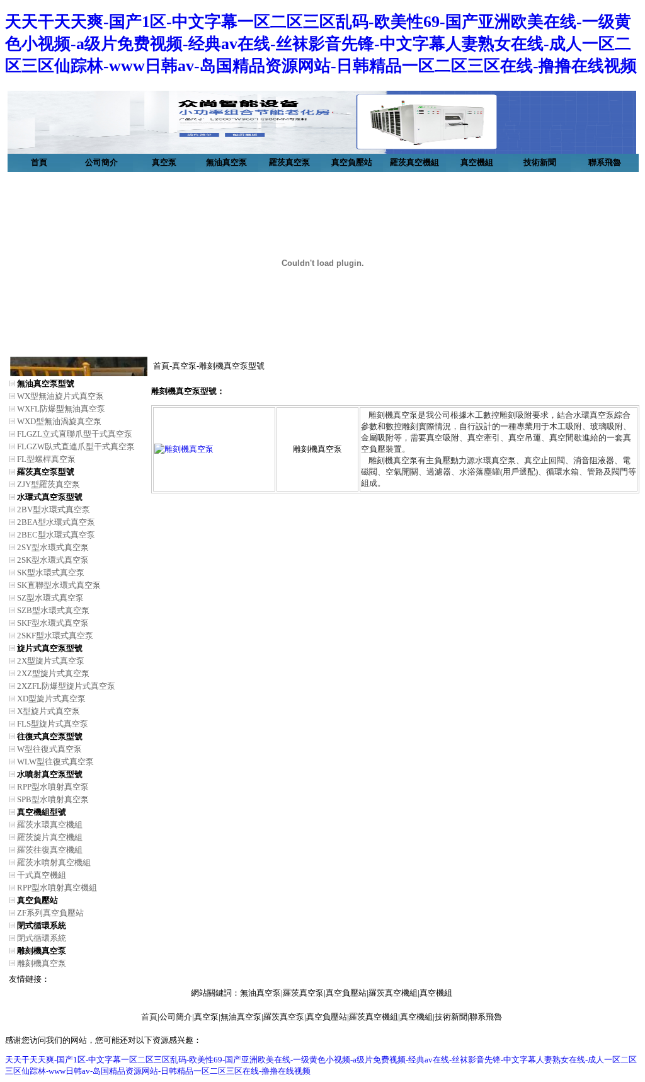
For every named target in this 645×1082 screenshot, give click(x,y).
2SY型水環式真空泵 (53, 547)
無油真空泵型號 (45, 383)
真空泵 (164, 162)
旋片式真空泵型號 (50, 648)
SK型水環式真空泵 (50, 572)
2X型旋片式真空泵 (50, 660)
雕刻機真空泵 (41, 950)
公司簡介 (101, 162)
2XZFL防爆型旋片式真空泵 (66, 686)
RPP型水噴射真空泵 (53, 786)
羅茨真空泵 (289, 162)
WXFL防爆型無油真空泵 (61, 408)
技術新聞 (539, 162)
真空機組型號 (41, 812)
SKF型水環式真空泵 (53, 623)
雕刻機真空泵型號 (232, 366)
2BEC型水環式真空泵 (56, 534)
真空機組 (476, 162)
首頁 (39, 162)
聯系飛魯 (604, 162)
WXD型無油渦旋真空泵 (59, 421)
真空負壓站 (351, 162)
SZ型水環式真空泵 (50, 597)
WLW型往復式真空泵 (55, 761)
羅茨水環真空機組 (50, 824)
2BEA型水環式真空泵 (56, 522)
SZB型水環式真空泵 (53, 610)
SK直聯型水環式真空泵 (59, 585)
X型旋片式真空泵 (48, 711)
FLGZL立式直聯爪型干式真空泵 (74, 434)
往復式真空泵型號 (50, 736)
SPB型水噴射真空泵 (53, 799)
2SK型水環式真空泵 (53, 560)
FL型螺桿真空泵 (46, 459)
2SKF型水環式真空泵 (55, 635)
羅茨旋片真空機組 (50, 837)
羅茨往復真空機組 (50, 850)
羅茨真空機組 (414, 162)
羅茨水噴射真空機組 (54, 862)
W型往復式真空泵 (49, 749)
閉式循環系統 (41, 925)
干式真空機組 (41, 875)
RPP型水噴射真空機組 (57, 887)
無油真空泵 (226, 162)
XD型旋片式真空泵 (51, 698)
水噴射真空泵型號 (50, 774)
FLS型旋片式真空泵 (52, 723)
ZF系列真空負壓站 (50, 913)
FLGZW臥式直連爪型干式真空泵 (76, 446)
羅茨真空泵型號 (45, 471)
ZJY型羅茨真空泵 (48, 484)
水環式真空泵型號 (50, 497)
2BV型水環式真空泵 (53, 509)
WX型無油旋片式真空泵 (60, 396)
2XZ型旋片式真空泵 (53, 673)
